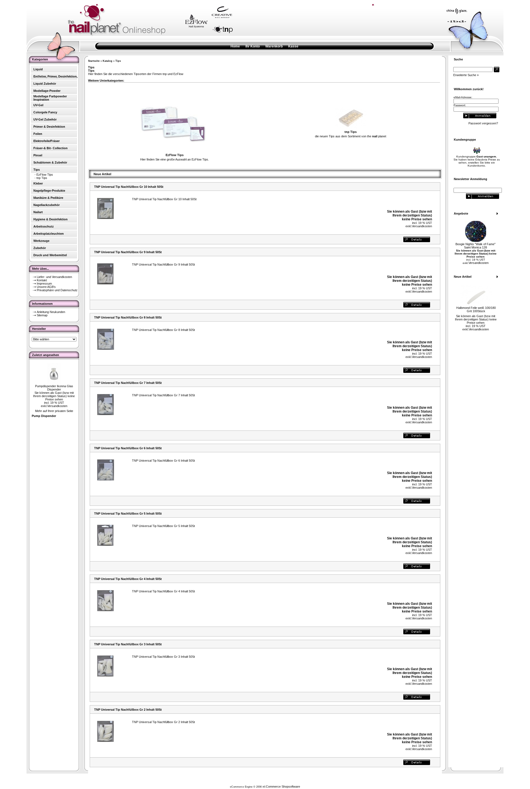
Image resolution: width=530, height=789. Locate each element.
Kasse (293, 46)
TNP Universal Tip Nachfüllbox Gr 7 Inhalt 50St (128, 382)
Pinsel (37, 155)
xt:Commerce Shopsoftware (281, 786)
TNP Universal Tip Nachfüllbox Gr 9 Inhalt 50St (128, 252)
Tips (118, 61)
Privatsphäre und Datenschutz (57, 290)
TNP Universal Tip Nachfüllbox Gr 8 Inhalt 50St (128, 317)
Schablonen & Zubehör (50, 162)
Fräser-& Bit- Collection (50, 148)
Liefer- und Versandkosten (54, 277)
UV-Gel (38, 105)
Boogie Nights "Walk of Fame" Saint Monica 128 (475, 245)
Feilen (37, 133)
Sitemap (42, 315)
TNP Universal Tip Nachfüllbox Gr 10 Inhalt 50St (128, 186)
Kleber (38, 183)
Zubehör (39, 248)
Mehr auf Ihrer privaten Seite (54, 411)
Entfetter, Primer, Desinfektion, (55, 76)
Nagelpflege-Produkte (49, 190)
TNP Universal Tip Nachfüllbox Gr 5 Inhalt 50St (128, 513)
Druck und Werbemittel (50, 255)
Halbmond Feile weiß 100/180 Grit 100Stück (476, 309)
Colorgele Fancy (45, 112)
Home (235, 46)
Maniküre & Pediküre (48, 197)
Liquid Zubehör (44, 83)
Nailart (38, 212)
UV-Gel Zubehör (45, 119)
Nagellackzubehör (46, 205)
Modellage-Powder (46, 90)
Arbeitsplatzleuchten (48, 233)
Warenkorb (274, 46)
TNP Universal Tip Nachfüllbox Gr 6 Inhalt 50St (128, 448)
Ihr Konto (252, 46)
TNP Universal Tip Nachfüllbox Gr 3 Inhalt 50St (128, 644)
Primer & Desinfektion (49, 126)
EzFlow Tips (44, 174)
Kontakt (42, 280)
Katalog (107, 61)
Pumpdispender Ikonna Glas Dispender (54, 387)
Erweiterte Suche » (466, 75)
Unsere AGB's (46, 286)
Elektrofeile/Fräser (46, 141)
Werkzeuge (41, 240)
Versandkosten (57, 406)
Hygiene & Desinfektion (50, 219)
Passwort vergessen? (483, 123)
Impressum (44, 283)
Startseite (94, 61)
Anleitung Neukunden (51, 312)
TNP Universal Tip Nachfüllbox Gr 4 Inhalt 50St (128, 579)
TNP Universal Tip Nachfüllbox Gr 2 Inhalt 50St (128, 709)
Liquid (38, 69)
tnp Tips (41, 178)
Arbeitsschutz (43, 226)
